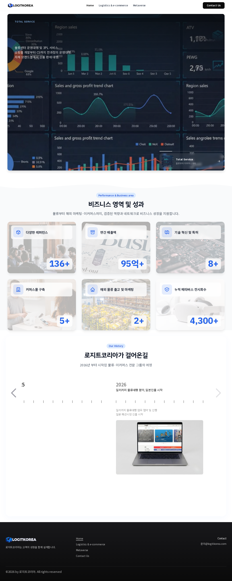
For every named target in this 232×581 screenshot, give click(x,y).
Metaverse (139, 5)
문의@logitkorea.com (213, 543)
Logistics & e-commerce (113, 5)
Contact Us (214, 5)
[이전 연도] (14, 393)
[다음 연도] (218, 393)
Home (90, 5)
